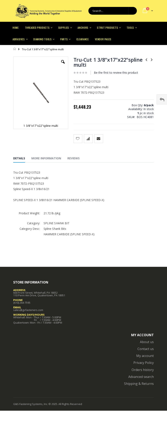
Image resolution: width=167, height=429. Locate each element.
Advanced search (141, 376)
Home (14, 49)
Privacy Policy (143, 362)
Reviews (73, 158)
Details (19, 158)
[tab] (22, 159)
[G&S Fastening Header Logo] (48, 11)
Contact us (145, 349)
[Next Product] (151, 59)
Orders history (143, 370)
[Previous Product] (146, 59)
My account (145, 355)
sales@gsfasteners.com (28, 310)
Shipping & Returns (139, 383)
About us (147, 342)
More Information (46, 158)
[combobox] (112, 11)
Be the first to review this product (116, 72)
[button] (63, 65)
